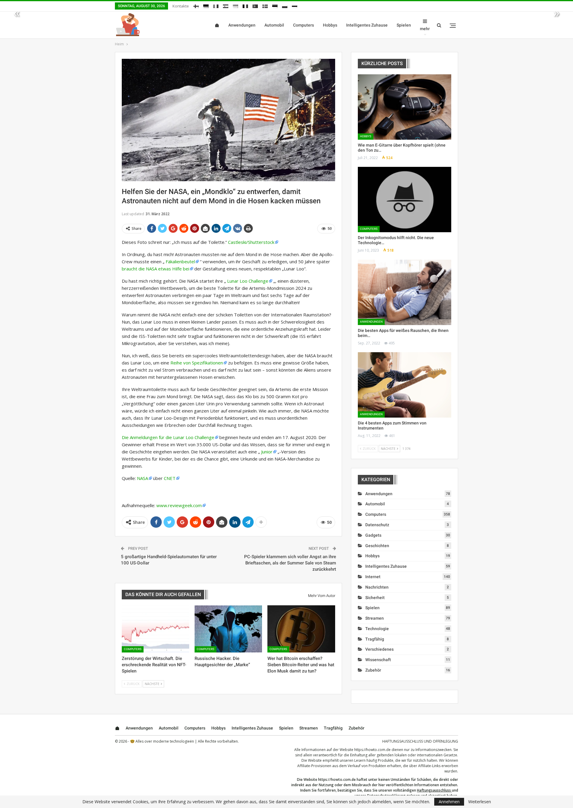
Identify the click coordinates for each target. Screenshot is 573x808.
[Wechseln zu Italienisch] (215, 5)
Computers (303, 25)
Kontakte (180, 6)
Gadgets (373, 535)
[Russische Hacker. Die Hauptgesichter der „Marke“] (228, 628)
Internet (373, 576)
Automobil (274, 25)
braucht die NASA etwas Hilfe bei (155, 269)
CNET (169, 478)
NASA (142, 478)
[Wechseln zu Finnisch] (196, 5)
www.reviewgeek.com (179, 505)
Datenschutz (377, 524)
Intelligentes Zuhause (367, 25)
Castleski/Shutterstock (251, 242)
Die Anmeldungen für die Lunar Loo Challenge (168, 437)
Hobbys (330, 25)
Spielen (404, 25)
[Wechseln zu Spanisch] (225, 5)
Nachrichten (377, 587)
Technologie (377, 628)
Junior (266, 452)
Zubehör (373, 670)
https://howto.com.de (372, 749)
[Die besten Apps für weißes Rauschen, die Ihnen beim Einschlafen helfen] (404, 292)
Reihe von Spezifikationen (196, 363)
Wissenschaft (378, 659)
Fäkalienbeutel (180, 261)
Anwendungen (241, 25)
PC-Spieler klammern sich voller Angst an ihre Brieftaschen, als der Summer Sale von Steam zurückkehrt (290, 563)
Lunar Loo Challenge (247, 281)
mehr (425, 28)
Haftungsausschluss (434, 790)
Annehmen (449, 801)
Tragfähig (374, 639)
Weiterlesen (479, 802)
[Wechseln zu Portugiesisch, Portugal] (255, 5)
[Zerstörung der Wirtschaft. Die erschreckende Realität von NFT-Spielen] (155, 628)
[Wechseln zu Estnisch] (275, 5)
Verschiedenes (379, 649)
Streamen (374, 618)
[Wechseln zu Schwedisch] (265, 5)
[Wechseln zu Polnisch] (284, 5)
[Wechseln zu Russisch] (294, 5)
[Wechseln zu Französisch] (245, 5)
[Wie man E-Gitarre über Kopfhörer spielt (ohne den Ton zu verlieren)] (404, 107)
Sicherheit (375, 597)
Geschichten (377, 545)
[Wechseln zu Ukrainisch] (235, 5)
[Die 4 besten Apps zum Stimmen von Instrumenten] (404, 385)
